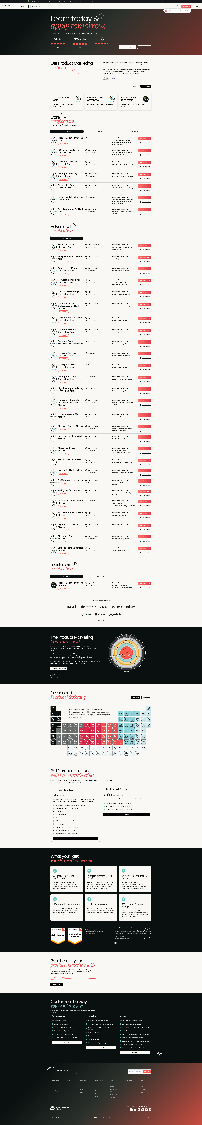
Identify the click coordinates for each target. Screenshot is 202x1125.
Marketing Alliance (37, 1)
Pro (96, 1091)
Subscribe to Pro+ (75, 838)
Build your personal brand (115, 1085)
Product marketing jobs (145, 1085)
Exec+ (97, 1097)
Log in (196, 6)
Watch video (146, 697)
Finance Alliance (79, 1)
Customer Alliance (69, 1)
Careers (112, 1097)
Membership (186, 6)
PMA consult (143, 1089)
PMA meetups (129, 1088)
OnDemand (67, 1042)
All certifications (54, 1085)
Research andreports (84, 1088)
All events (68, 1085)
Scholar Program (55, 1091)
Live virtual (101, 1047)
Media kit (172, 1)
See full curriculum (145, 138)
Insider (97, 1088)
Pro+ (96, 1094)
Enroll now (126, 814)
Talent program (144, 1092)
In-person (135, 1052)
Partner (164, 1)
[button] (135, 86)
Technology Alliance (91, 1)
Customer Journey (55, 1094)
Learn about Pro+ (145, 782)
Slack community (130, 1085)
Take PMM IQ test (57, 984)
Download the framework (59, 668)
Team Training (146, 86)
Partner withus (113, 1090)
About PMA (113, 1100)
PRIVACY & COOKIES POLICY (102, 1118)
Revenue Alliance (48, 1)
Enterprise (53, 1088)
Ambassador (114, 1094)
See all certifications (144, 47)
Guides (82, 1092)
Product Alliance (58, 1)
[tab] (67, 131)
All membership (99, 1085)
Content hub (84, 1085)
